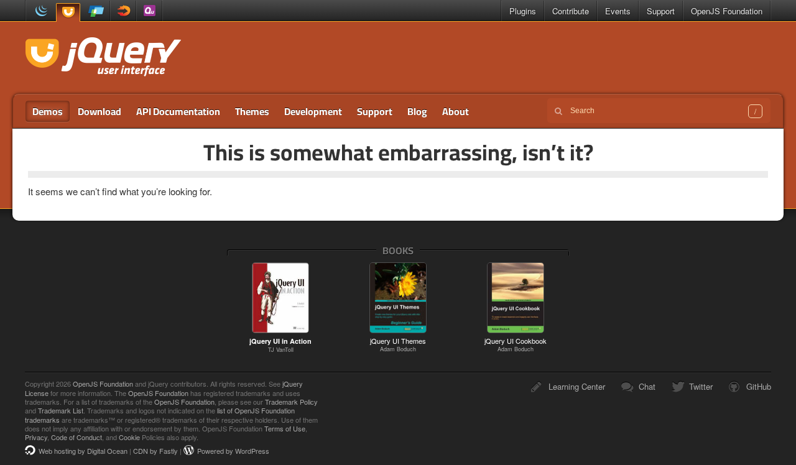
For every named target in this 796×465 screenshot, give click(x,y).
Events (618, 11)
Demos (47, 111)
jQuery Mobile (96, 11)
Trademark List (60, 410)
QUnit (149, 11)
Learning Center (576, 386)
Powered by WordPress (233, 451)
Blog (417, 111)
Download (99, 111)
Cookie (129, 437)
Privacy (36, 437)
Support (661, 11)
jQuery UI (68, 11)
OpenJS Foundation (726, 11)
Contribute (570, 11)
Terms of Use (284, 428)
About (455, 111)
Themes (252, 111)
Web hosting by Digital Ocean (83, 451)
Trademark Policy (291, 402)
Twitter (701, 386)
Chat (647, 386)
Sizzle (123, 11)
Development (313, 111)
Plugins (522, 11)
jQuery (39, 11)
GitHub (758, 386)
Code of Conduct (76, 437)
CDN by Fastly (155, 451)
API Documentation (178, 111)
